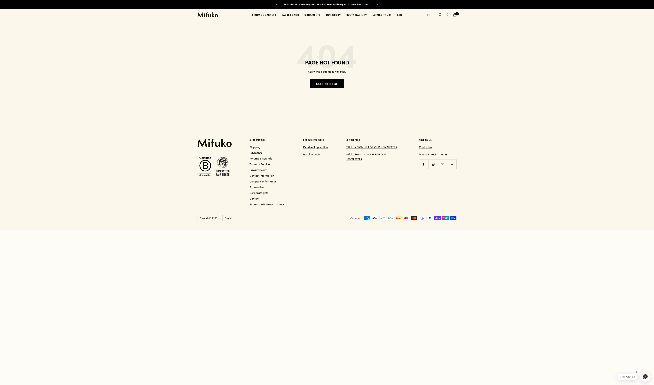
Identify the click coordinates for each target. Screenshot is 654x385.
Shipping (255, 147)
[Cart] (454, 14)
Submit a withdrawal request (267, 204)
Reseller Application (315, 147)
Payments (256, 152)
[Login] (447, 14)
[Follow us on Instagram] (433, 164)
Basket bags (290, 14)
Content (254, 198)
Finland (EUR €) (208, 218)
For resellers (257, 187)
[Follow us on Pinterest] (442, 164)
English (228, 218)
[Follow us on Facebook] (423, 164)
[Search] (440, 14)
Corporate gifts (259, 193)
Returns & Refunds (261, 158)
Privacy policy (258, 170)
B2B (399, 14)
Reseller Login (312, 154)
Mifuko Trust (382, 14)
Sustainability (356, 14)
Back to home (327, 84)
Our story (333, 14)
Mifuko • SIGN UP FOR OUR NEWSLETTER (371, 147)
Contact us (425, 147)
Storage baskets (264, 14)
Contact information (262, 175)
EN (428, 14)
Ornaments (312, 14)
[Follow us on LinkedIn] (451, 164)
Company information (263, 181)
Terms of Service (260, 164)
